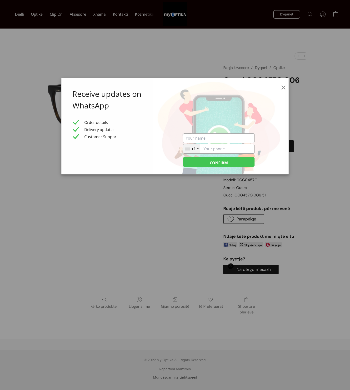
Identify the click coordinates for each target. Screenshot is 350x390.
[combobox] (191, 148)
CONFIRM (219, 163)
